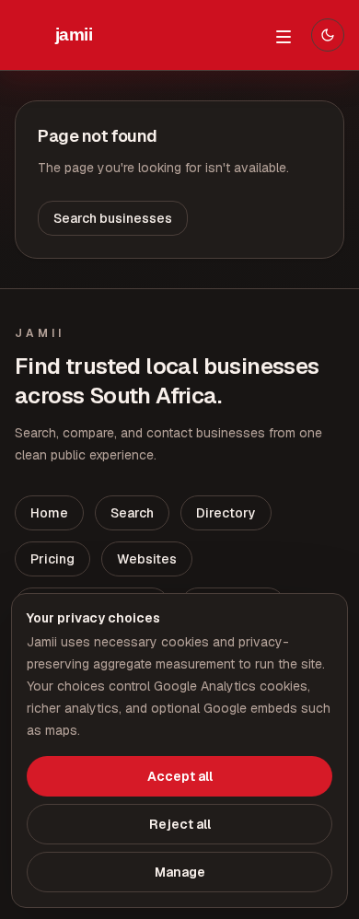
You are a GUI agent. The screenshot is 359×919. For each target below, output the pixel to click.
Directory (226, 513)
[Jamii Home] (74, 35)
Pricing (52, 559)
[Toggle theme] (327, 35)
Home (49, 513)
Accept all (180, 776)
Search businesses (112, 218)
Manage (180, 872)
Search (132, 513)
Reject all (180, 824)
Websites (147, 559)
